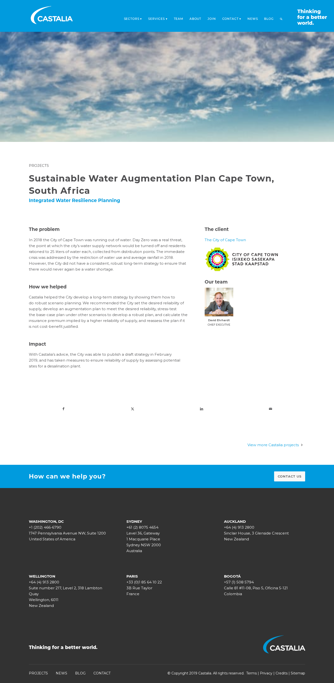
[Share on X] (132, 408)
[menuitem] (133, 17)
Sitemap (298, 673)
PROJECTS (38, 673)
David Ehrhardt (219, 320)
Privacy (266, 673)
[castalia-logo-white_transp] (52, 16)
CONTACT (102, 673)
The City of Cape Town (225, 240)
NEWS (61, 673)
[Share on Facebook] (63, 408)
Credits (282, 673)
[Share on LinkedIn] (201, 408)
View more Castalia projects (273, 445)
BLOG (80, 673)
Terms (251, 673)
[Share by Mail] (270, 408)
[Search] (281, 19)
